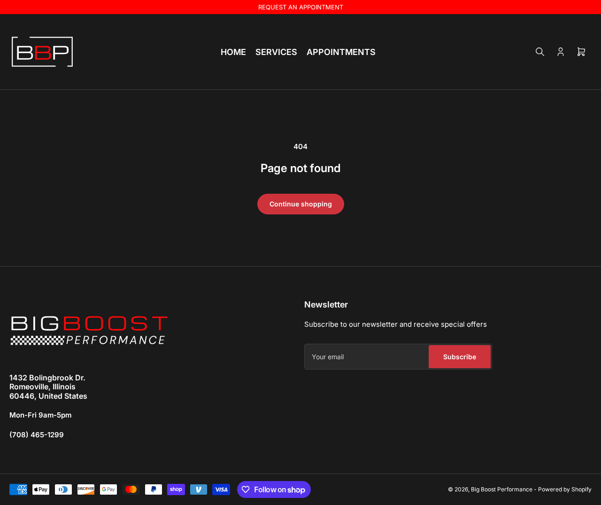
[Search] (540, 51)
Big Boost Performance (501, 489)
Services (276, 52)
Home (233, 52)
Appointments (341, 52)
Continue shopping (301, 204)
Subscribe (459, 357)
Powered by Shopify (565, 489)
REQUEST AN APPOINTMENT (300, 7)
